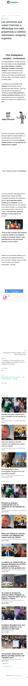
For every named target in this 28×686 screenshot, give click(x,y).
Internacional (17, 15)
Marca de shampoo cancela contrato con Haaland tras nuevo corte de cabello (13, 444)
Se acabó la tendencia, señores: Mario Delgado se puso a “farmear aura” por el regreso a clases (13, 596)
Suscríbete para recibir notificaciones (15, 291)
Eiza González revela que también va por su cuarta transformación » (15, 353)
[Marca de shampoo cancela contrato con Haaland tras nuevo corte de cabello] (14, 432)
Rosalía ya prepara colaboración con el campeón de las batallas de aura (13, 416)
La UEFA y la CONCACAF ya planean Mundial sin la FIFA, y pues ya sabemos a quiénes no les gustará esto (13, 565)
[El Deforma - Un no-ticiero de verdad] (14, 2)
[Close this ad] (27, 677)
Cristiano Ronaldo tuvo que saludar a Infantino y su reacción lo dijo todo (13, 627)
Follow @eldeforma (7, 666)
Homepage (3, 15)
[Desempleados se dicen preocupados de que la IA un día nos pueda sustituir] (14, 460)
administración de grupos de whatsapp (10, 377)
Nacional (3, 530)
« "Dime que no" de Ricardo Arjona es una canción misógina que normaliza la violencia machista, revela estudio (13, 362)
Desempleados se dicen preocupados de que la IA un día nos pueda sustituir (12, 471)
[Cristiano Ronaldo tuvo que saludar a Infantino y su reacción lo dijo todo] (14, 613)
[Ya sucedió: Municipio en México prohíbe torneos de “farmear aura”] (14, 642)
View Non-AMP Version (18, 675)
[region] (14, 8)
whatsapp (15, 378)
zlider (3, 499)
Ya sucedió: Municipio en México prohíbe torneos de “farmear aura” (12, 656)
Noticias (10, 15)
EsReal (3, 558)
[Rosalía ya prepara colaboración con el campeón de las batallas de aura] (14, 405)
